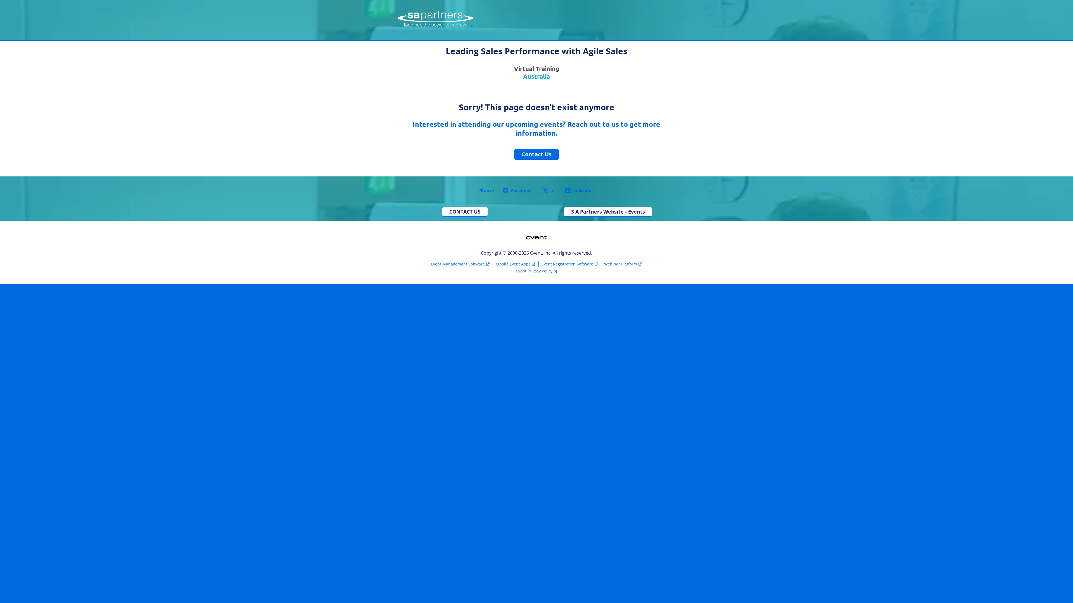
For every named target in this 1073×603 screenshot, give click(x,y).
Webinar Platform (620, 264)
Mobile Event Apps (513, 264)
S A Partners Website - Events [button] (608, 211)
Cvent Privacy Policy (534, 271)
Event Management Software (458, 264)
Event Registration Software (567, 264)
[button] (516, 190)
